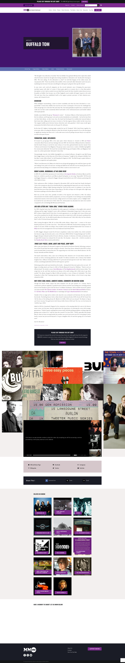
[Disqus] (62, 622)
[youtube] (31, 655)
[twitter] (28, 655)
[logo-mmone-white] (29, 648)
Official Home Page (35, 465)
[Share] (79, 455)
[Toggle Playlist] (85, 455)
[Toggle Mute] (72, 455)
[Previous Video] (81, 455)
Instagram (82, 465)
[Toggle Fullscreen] (87, 455)
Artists (29, 40)
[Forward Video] (83, 455)
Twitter (57, 468)
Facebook (57, 465)
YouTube (82, 468)
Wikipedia (33, 468)
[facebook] (24, 655)
